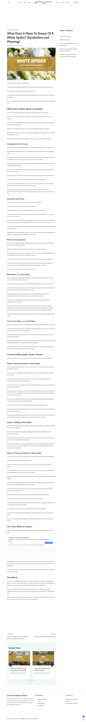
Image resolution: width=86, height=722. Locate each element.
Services (57, 2)
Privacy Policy (41, 703)
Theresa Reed (11, 45)
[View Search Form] (8, 2)
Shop (25, 2)
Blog (67, 2)
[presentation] (19, 658)
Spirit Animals (10, 29)
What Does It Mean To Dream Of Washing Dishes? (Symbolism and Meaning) (17, 636)
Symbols (17, 29)
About (29, 2)
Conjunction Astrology (65, 36)
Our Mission (41, 705)
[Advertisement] (43, 14)
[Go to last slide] (11, 665)
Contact (63, 2)
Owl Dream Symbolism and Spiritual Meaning (45, 635)
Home (20, 2)
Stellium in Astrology (65, 39)
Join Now (75, 2)
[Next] (52, 665)
